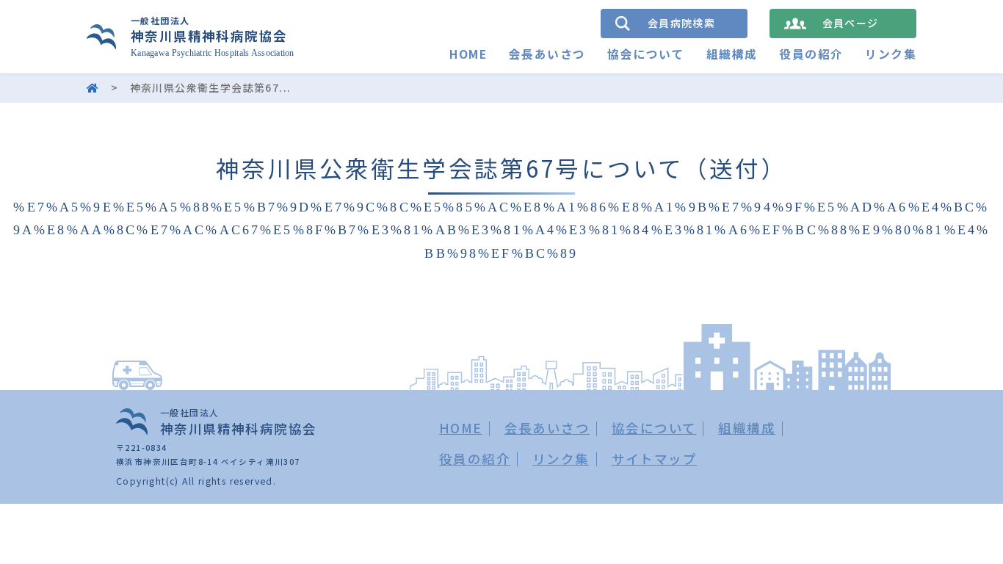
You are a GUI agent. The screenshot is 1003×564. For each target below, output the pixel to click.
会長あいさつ (547, 54)
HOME (468, 54)
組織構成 (732, 54)
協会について (645, 54)
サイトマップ (654, 458)
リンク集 (890, 54)
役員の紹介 (811, 54)
